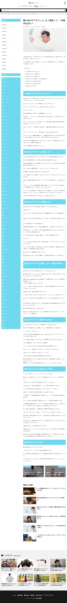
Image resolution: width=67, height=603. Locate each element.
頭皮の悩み (30, 6)
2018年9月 (4, 51)
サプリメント (6, 113)
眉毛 (4, 262)
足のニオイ (5, 293)
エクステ (5, 92)
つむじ (4, 89)
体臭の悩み (5, 194)
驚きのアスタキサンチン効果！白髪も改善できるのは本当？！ (51, 507)
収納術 (4, 201)
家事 (4, 211)
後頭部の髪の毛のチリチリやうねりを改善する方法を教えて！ (8, 584)
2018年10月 (4, 48)
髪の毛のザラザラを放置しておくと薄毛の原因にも (36, 78)
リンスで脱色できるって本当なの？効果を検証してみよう (24, 584)
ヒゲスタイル (6, 157)
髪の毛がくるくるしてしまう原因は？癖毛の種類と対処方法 (57, 569)
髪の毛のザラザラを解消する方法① (33, 81)
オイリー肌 (5, 99)
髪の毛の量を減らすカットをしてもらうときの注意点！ (50, 498)
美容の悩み (5, 276)
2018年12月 (4, 41)
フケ (4, 164)
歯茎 (4, 232)
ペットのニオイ (6, 177)
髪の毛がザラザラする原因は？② (32, 76)
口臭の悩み (5, 208)
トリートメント (6, 143)
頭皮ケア (5, 303)
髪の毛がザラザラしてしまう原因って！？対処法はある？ (27, 13)
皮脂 (4, 259)
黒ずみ (4, 324)
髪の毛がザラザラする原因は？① (32, 74)
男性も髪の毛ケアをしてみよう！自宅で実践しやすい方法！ (41, 569)
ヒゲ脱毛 (5, 160)
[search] (64, 10)
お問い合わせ (39, 595)
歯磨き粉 (5, 228)
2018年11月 (4, 45)
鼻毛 (4, 327)
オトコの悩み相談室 (37, 598)
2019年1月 (4, 38)
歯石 (4, 225)
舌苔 (4, 283)
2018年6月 (4, 62)
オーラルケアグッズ (7, 102)
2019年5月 (4, 24)
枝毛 (4, 215)
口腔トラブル (6, 204)
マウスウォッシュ (6, 181)
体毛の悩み (5, 191)
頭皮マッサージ (6, 307)
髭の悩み (5, 320)
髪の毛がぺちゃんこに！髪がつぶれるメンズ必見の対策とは (51, 517)
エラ (4, 96)
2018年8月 (4, 55)
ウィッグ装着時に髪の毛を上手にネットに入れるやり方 (25, 569)
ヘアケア (13, 13)
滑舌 (4, 245)
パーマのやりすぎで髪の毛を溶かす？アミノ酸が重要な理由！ (41, 584)
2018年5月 (4, 65)
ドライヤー (5, 147)
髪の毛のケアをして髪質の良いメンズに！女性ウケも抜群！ (8, 569)
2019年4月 (4, 28)
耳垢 (4, 279)
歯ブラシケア (6, 218)
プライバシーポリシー (49, 595)
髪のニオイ (5, 313)
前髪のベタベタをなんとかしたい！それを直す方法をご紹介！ (51, 526)
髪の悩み (36, 6)
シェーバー (5, 119)
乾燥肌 (4, 187)
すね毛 (4, 85)
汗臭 (4, 235)
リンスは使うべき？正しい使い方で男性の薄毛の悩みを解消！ (57, 584)
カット (4, 106)
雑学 (4, 296)
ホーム (19, 6)
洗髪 (4, 242)
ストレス (5, 136)
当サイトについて (43, 6)
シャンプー (5, 126)
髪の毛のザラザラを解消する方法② (33, 83)
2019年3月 (4, 31)
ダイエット (5, 140)
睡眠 (4, 269)
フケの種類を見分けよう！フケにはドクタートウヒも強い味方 (51, 489)
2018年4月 (4, 68)
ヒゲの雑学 (5, 153)
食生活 (4, 310)
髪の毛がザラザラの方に (30, 86)
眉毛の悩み (25, 6)
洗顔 (4, 238)
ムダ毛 (4, 184)
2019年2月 (4, 34)
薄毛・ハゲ (5, 286)
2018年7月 (4, 58)
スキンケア (5, 130)
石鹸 (4, 272)
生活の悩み (5, 249)
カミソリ (5, 109)
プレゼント (5, 167)
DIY (4, 79)
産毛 (4, 252)
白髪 (4, 255)
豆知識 (4, 290)
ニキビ (4, 150)
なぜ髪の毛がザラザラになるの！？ (33, 71)
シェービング (6, 123)
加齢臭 (4, 198)
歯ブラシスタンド (6, 221)
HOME (3, 13)
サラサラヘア (6, 116)
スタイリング (6, 133)
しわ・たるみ (6, 82)
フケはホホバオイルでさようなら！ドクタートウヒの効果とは (51, 535)
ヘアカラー (5, 170)
